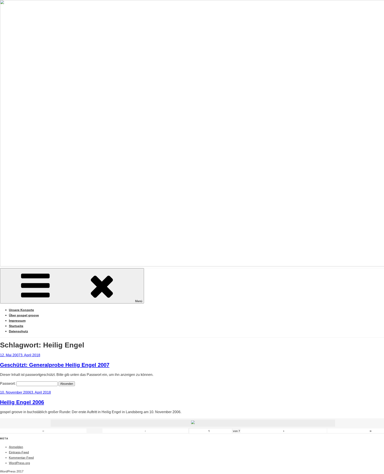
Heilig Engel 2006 (22, 402)
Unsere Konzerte (21, 310)
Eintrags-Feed (19, 452)
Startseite (16, 326)
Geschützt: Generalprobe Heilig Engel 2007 (54, 365)
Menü (138, 301)
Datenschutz (18, 331)
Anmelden (16, 447)
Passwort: (8, 383)
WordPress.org (19, 463)
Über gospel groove (24, 315)
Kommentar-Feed (21, 457)
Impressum (17, 320)
